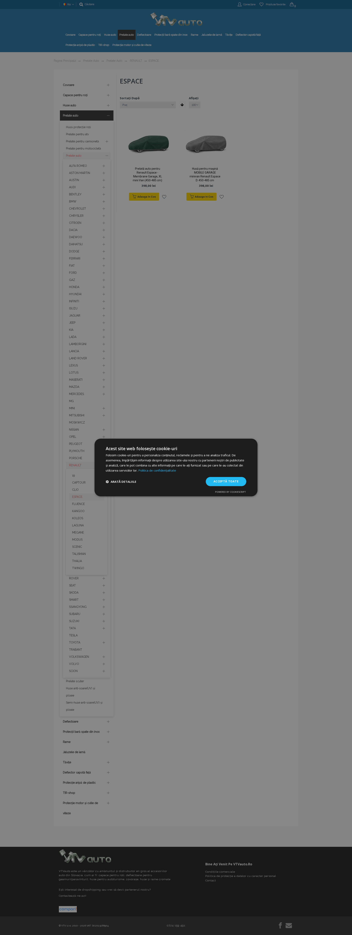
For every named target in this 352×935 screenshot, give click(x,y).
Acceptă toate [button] (226, 481)
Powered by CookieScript (230, 492)
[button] (121, 481)
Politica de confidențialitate (157, 470)
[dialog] (176, 467)
